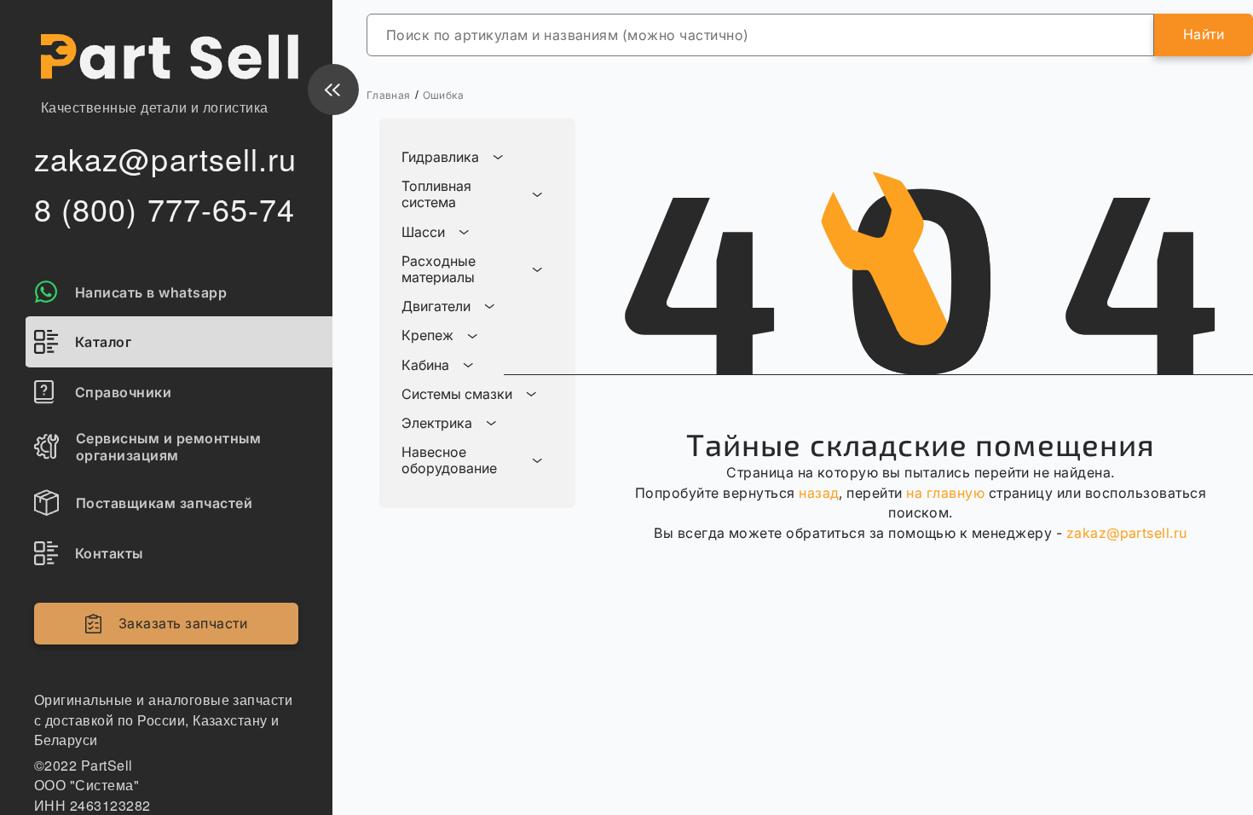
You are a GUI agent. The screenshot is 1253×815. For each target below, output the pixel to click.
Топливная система (436, 194)
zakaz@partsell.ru (1126, 532)
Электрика (436, 423)
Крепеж (427, 335)
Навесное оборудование (449, 460)
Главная (389, 95)
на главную (945, 492)
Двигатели (436, 306)
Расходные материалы (438, 269)
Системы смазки (456, 394)
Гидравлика (440, 157)
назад (819, 492)
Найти (1203, 34)
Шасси (423, 232)
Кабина (425, 365)
